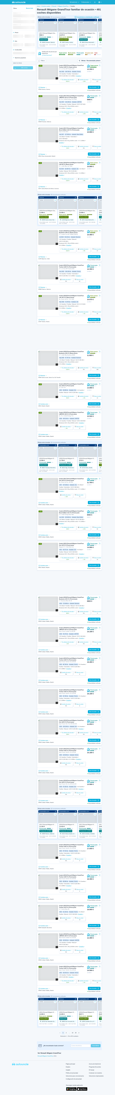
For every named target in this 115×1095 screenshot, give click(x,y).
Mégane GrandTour (63, 6)
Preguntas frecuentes (95, 1067)
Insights (68, 1070)
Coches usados (46, 6)
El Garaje (91, 1070)
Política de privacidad (72, 1073)
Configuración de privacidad (74, 1079)
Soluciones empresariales (96, 1076)
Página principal (70, 1064)
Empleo (68, 1067)
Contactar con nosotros (95, 1073)
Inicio (38, 6)
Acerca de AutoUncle (95, 1064)
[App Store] (82, 1089)
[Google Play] (71, 1089)
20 (75, 1032)
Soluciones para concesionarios (75, 1076)
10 (72, 1032)
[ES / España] (100, 2)
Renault (54, 6)
